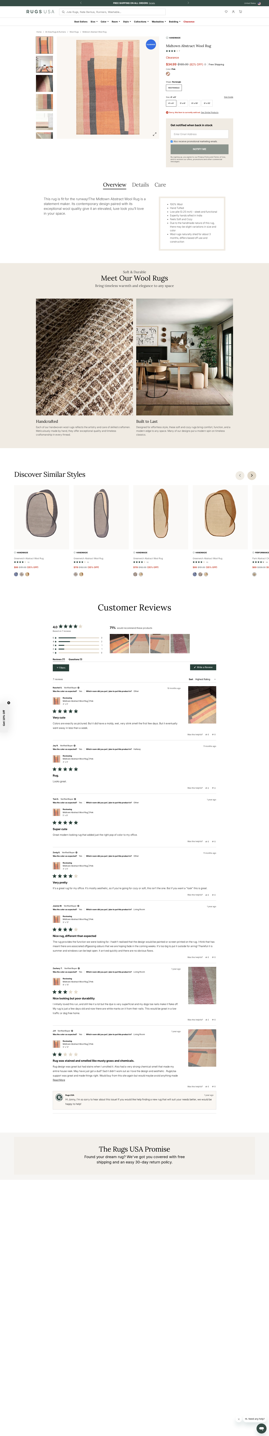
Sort (191, 679)
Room (115, 21)
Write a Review (206, 668)
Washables (158, 21)
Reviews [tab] (59, 660)
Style (126, 21)
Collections (140, 21)
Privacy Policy (204, 157)
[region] (150, 643)
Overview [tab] (114, 185)
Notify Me (199, 149)
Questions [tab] (75, 660)
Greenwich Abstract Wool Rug (29, 558)
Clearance (189, 21)
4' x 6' (171, 103)
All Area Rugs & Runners (55, 32)
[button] (173, 50)
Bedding (173, 21)
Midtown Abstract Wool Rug (94, 32)
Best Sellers (80, 21)
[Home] (40, 12)
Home (39, 32)
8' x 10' (194, 103)
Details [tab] (140, 185)
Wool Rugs (74, 32)
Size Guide (228, 97)
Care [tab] (160, 185)
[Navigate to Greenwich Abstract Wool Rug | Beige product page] (160, 514)
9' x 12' (207, 103)
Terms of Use (219, 157)
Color (103, 21)
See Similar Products (209, 112)
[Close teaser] (8, 702)
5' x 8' (183, 103)
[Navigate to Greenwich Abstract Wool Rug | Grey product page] (41, 514)
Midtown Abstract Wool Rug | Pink (78, 702)
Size (93, 21)
